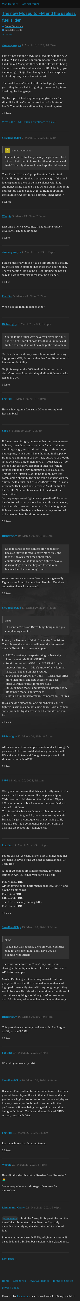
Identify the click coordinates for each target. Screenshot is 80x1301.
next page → (10, 1258)
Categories (19, 1280)
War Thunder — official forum (20, 3)
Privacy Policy (10, 1287)
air (3, 33)
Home (5, 1280)
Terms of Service (63, 1280)
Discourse (23, 1296)
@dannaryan (10, 1218)
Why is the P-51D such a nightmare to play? (29, 121)
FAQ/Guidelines (39, 1280)
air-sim (9, 33)
